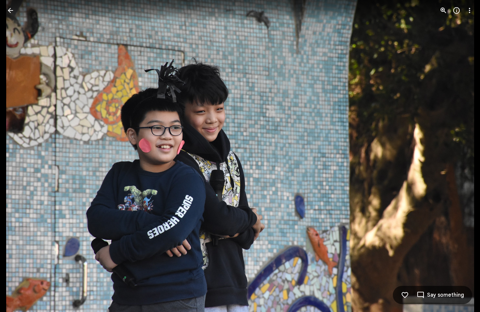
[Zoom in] (443, 10)
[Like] (405, 295)
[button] (18, 156)
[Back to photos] (10, 10)
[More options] (469, 10)
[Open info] (456, 10)
